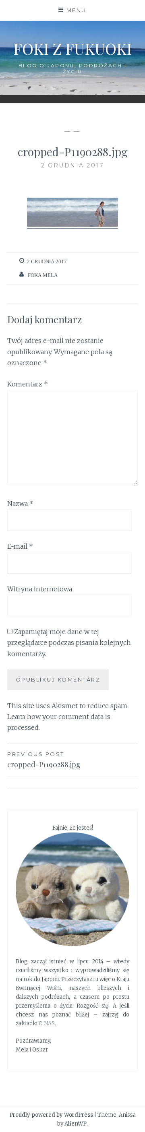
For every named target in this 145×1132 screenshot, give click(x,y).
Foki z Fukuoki (72, 48)
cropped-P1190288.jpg (44, 760)
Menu (76, 10)
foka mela (43, 275)
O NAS (47, 1023)
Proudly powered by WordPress (51, 1114)
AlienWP (75, 1123)
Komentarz (27, 384)
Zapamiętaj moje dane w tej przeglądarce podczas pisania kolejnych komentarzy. (69, 642)
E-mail (20, 546)
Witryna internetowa (39, 589)
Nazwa (20, 504)
